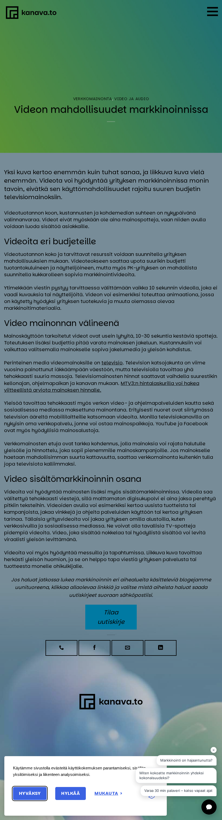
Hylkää (70, 793)
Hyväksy (30, 793)
